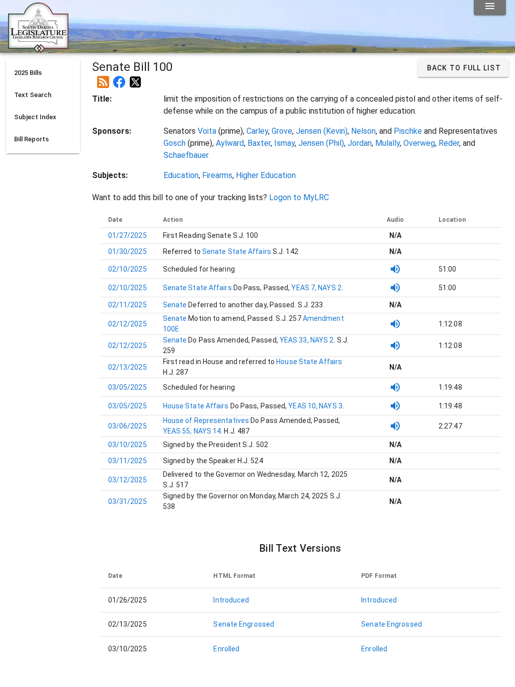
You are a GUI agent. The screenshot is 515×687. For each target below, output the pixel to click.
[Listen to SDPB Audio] (395, 269)
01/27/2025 (127, 235)
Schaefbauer (186, 155)
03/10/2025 (127, 445)
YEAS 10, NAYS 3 (315, 406)
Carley (257, 131)
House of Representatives (207, 420)
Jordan (360, 143)
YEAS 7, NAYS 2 (316, 288)
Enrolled (226, 649)
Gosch (174, 143)
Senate (176, 305)
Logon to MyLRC (299, 197)
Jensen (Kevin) (322, 131)
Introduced (231, 600)
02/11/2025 (127, 305)
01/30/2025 (127, 251)
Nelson (363, 131)
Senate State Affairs (236, 251)
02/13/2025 (127, 367)
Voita (207, 131)
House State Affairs (308, 362)
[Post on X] (135, 78)
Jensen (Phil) (321, 143)
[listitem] (43, 73)
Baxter (259, 143)
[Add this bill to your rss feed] (103, 78)
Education (181, 175)
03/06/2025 (127, 426)
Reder (449, 143)
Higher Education (266, 175)
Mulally (387, 143)
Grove (282, 131)
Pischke (408, 131)
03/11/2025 (127, 461)
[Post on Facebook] (119, 78)
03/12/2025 (127, 480)
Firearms (217, 175)
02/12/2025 (127, 324)
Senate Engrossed (243, 624)
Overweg (419, 143)
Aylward (230, 143)
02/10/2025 (127, 269)
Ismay (284, 143)
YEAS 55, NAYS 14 (192, 431)
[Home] (38, 49)
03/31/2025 (127, 501)
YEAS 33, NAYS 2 (307, 340)
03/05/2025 (127, 387)
